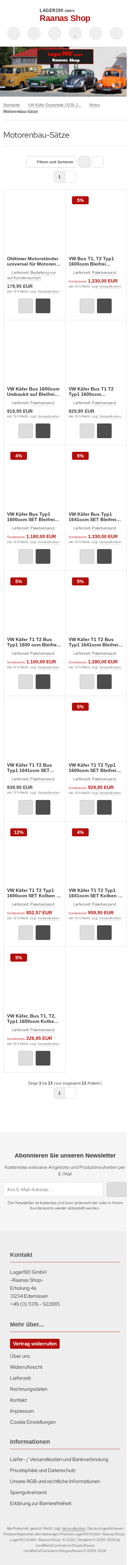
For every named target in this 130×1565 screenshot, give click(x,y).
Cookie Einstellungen (33, 1422)
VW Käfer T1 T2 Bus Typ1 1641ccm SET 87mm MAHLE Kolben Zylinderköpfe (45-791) (32, 767)
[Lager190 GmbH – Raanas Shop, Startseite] (65, 72)
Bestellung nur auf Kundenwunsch (31, 275)
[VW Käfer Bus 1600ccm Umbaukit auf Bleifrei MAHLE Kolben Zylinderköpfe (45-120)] (34, 354)
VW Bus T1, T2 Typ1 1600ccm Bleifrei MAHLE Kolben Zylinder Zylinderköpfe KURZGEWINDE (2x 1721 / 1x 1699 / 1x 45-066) (96, 261)
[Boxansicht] (84, 162)
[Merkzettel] (75, 33)
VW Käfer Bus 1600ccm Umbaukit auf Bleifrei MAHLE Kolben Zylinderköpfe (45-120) (33, 391)
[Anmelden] (54, 33)
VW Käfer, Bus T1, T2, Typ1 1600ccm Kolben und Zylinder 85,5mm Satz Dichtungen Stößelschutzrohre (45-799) (33, 1018)
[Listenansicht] (98, 162)
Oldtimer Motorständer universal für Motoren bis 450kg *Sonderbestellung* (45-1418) (34, 261)
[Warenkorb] (95, 33)
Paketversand (104, 272)
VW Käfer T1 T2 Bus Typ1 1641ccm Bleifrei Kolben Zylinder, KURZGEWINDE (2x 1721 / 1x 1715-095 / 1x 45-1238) (94, 642)
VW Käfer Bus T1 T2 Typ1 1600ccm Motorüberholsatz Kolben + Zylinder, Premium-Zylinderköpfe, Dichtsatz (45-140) (96, 391)
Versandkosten (48, 291)
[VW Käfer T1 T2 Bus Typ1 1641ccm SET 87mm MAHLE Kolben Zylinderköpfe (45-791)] (34, 730)
